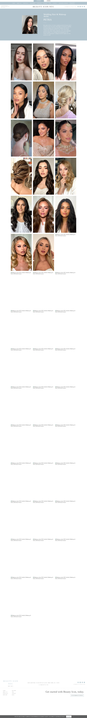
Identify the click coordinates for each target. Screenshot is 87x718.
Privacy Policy (61, 716)
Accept (69, 716)
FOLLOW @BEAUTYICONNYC (77, 695)
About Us (19, 3)
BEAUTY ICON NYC (10, 682)
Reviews (45, 3)
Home (13, 3)
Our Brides (32, 3)
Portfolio (25, 3)
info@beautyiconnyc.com (79, 684)
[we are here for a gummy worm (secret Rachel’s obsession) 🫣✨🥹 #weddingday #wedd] (19, 708)
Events (48, 0)
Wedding (39, 0)
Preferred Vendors (63, 3)
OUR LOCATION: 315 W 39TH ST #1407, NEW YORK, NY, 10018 (43, 682)
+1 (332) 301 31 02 (43, 684)
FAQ (50, 3)
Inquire (72, 3)
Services (39, 3)
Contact (55, 3)
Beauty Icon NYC (43, 7)
